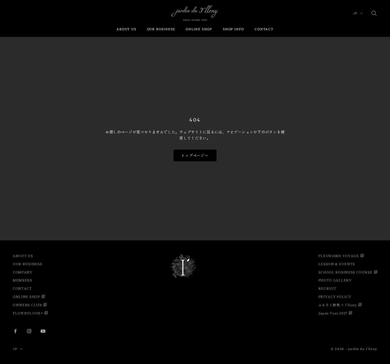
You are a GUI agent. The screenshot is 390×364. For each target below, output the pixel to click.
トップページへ (195, 155)
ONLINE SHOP (199, 29)
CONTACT (264, 29)
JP (355, 13)
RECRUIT (327, 288)
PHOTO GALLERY (335, 280)
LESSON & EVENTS (336, 263)
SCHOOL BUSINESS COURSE (345, 272)
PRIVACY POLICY (334, 296)
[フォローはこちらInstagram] (29, 331)
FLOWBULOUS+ (28, 312)
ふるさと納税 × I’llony (337, 304)
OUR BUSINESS (161, 29)
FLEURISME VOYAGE (338, 255)
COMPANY (22, 272)
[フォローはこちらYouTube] (43, 331)
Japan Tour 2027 (333, 312)
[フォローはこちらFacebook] (15, 331)
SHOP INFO (233, 29)
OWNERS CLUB (27, 304)
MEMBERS (22, 280)
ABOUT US (126, 29)
